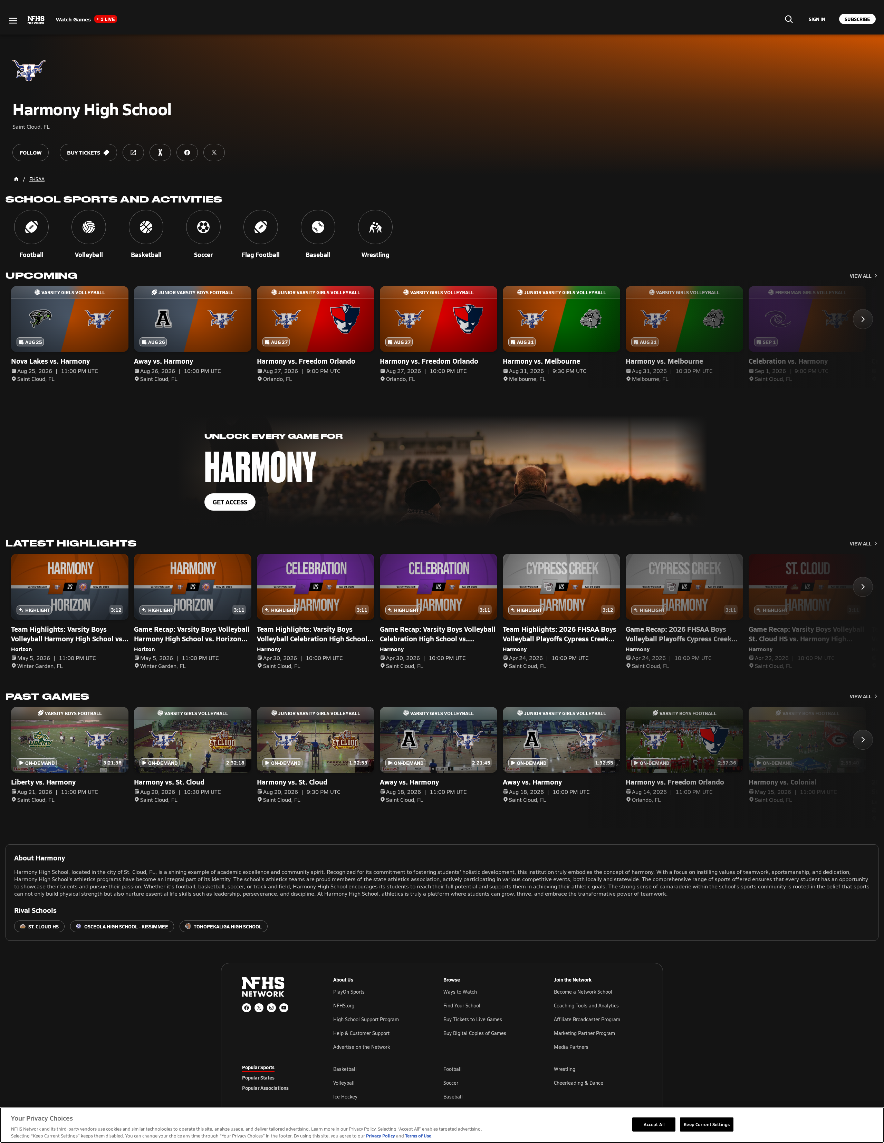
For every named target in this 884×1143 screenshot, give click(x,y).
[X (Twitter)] (258, 1007)
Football (452, 1069)
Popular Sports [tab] (258, 1067)
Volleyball (344, 1083)
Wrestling (564, 1069)
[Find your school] (788, 19)
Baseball (453, 1096)
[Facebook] (246, 1007)
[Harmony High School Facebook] (187, 152)
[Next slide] (863, 319)
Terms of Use (418, 1135)
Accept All (654, 1124)
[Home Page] (16, 179)
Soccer (450, 1083)
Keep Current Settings (707, 1124)
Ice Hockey (345, 1096)
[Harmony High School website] (133, 152)
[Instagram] (271, 1007)
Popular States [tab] (258, 1077)
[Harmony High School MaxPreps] (160, 152)
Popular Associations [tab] (265, 1087)
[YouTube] (283, 1007)
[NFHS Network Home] (36, 20)
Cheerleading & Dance (578, 1083)
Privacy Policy (380, 1135)
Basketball (345, 1069)
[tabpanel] (487, 1083)
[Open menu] (13, 20)
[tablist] (276, 1077)
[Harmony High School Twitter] (214, 152)
